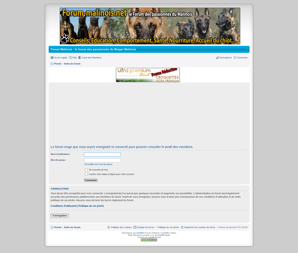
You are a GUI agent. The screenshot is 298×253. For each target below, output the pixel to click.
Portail (57, 63)
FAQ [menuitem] (74, 57)
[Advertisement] (149, 115)
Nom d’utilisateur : (61, 154)
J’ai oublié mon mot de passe (98, 164)
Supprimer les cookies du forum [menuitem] (199, 227)
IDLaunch (137, 235)
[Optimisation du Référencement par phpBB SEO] (149, 241)
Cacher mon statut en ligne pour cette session (111, 174)
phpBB (139, 233)
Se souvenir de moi (98, 169)
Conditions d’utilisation (64, 206)
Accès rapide (60, 57)
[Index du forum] (150, 43)
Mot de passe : (58, 160)
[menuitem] (168, 227)
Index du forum (72, 227)
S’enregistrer (60, 215)
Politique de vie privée (91, 206)
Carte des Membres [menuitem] (92, 57)
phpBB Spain (164, 235)
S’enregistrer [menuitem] (225, 57)
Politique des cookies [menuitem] (121, 227)
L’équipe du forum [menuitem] (145, 227)
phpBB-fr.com (154, 237)
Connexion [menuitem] (242, 57)
